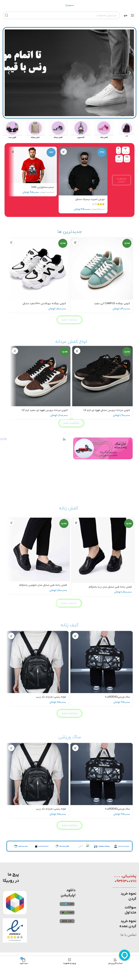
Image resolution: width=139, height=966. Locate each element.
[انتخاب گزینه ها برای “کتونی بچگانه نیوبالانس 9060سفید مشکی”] (11, 242)
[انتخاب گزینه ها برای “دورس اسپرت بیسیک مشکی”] (63, 151)
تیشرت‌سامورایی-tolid (42, 187)
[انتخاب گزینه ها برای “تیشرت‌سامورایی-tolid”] (13, 151)
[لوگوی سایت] (69, 5)
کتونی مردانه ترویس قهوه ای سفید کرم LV (45, 410)
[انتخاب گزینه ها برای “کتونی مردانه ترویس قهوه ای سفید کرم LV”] (15, 351)
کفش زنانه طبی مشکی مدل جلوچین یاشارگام (43, 585)
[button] (130, 73)
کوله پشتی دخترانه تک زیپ (51, 697)
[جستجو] (6, 15)
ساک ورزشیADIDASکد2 (117, 697)
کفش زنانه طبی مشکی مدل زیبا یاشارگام (110, 587)
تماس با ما (128, 934)
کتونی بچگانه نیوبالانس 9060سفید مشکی (44, 303)
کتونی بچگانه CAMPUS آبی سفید (112, 303)
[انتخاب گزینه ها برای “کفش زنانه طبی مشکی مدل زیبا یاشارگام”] (76, 522)
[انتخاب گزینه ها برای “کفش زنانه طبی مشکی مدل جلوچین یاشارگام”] (11, 522)
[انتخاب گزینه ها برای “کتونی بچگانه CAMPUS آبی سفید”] (75, 242)
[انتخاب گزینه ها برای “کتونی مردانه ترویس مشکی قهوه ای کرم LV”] (77, 351)
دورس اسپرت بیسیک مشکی (90, 199)
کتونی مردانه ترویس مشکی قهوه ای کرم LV (107, 410)
